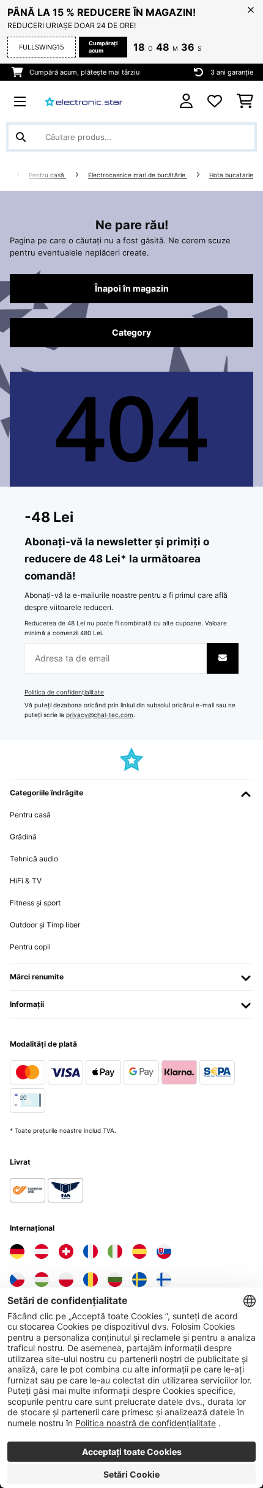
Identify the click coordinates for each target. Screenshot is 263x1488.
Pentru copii (30, 946)
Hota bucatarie (231, 175)
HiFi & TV (26, 880)
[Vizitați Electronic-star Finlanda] (164, 1279)
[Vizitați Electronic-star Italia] (115, 1251)
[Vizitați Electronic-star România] (90, 1279)
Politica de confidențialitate (64, 692)
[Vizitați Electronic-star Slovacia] (164, 1251)
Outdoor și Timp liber (45, 924)
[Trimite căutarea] (21, 137)
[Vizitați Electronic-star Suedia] (139, 1279)
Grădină (23, 836)
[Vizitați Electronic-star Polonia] (66, 1279)
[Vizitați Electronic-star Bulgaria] (115, 1279)
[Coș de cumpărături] (245, 101)
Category (131, 332)
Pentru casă (47, 175)
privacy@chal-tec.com (99, 715)
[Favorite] (214, 101)
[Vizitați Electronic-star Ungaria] (41, 1279)
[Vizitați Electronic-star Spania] (139, 1251)
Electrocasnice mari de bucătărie (137, 175)
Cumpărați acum (103, 47)
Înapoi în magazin (132, 288)
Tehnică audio (34, 858)
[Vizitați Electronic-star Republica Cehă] (17, 1279)
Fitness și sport (35, 902)
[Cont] (186, 101)
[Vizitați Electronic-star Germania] (17, 1251)
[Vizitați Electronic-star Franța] (90, 1251)
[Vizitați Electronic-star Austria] (41, 1251)
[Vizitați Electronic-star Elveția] (66, 1251)
